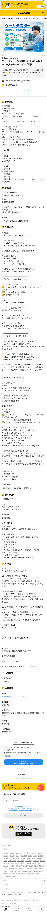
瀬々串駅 (23, 858)
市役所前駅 (36, 861)
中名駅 (28, 858)
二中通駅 (12, 866)
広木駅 (32, 853)
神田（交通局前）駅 (23, 873)
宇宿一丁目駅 (29, 868)
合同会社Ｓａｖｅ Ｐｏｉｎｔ (14, 697)
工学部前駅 (38, 873)
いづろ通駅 (6, 863)
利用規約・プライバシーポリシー (33, 900)
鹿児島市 (12, 853)
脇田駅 (36, 868)
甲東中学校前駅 (29, 863)
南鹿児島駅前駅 (12, 868)
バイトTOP (5, 892)
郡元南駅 (41, 866)
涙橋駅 (5, 868)
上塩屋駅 (5, 871)
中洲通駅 (5, 873)
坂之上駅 (5, 858)
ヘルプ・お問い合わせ (8, 900)
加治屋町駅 (18, 871)
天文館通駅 (14, 863)
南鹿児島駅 (24, 856)
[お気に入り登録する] (43, 55)
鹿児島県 (5, 853)
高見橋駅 (24, 871)
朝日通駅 (42, 861)
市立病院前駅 (13, 873)
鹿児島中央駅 (39, 853)
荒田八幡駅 (19, 866)
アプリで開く (22, 90)
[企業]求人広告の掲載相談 (9, 903)
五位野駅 (12, 858)
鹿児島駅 (5, 856)
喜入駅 (33, 858)
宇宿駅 (30, 856)
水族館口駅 (28, 861)
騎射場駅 (25, 866)
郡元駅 (17, 856)
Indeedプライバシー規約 (25, 810)
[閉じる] (43, 784)
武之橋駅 (5, 866)
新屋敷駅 (37, 863)
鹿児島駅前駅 (12, 861)
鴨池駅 (31, 866)
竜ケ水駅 (12, 856)
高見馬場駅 (21, 863)
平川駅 (17, 858)
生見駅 (5, 861)
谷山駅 (35, 856)
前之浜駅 (39, 858)
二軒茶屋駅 (21, 868)
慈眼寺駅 (40, 856)
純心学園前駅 (7, 876)
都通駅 (41, 871)
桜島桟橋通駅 (20, 861)
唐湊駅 (32, 873)
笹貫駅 (41, 868)
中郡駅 (14, 876)
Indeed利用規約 (13, 810)
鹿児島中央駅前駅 (33, 871)
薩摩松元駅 (19, 853)
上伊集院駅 (26, 853)
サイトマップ (18, 900)
